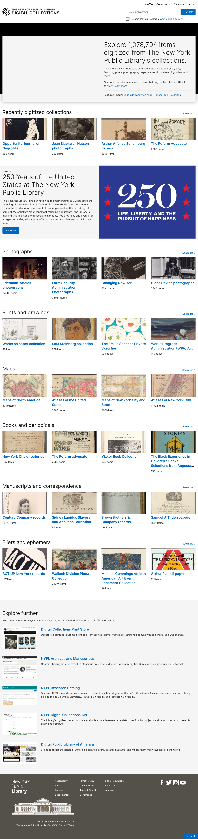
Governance (86, 794)
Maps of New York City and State (123, 402)
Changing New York (117, 283)
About (192, 4)
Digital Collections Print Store (65, 629)
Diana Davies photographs (172, 283)
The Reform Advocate (169, 144)
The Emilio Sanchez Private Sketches (123, 346)
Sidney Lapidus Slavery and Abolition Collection (71, 519)
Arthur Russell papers (169, 574)
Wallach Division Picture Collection (72, 576)
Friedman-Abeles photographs (16, 285)
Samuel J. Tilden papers (170, 517)
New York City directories (23, 456)
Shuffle (148, 4)
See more (188, 113)
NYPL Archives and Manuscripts (67, 659)
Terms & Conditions (89, 790)
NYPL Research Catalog (60, 688)
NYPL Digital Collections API (64, 715)
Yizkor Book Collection (119, 456)
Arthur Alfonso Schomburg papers (123, 146)
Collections (163, 4)
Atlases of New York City (171, 400)
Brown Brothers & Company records (116, 519)
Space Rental (62, 794)
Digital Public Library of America (67, 744)
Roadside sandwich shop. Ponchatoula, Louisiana (152, 94)
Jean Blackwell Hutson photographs (70, 146)
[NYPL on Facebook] (162, 782)
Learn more (120, 85)
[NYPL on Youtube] (183, 782)
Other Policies (87, 785)
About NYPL (110, 785)
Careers (59, 790)
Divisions (179, 4)
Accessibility (61, 780)
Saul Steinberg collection (72, 344)
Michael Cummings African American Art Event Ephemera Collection (123, 578)
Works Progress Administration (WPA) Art (172, 346)
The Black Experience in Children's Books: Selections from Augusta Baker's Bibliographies (171, 463)
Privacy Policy (87, 780)
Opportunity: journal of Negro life (20, 146)
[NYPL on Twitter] (169, 782)
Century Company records (24, 517)
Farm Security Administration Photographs (64, 287)
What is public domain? (171, 19)
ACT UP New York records (23, 574)
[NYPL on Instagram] (176, 782)
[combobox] (153, 12)
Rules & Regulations (114, 780)
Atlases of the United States (69, 402)
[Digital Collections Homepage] (30, 12)
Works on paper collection (23, 344)
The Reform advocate (69, 456)
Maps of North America (21, 400)
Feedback (190, 836)
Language (109, 790)
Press (58, 785)
